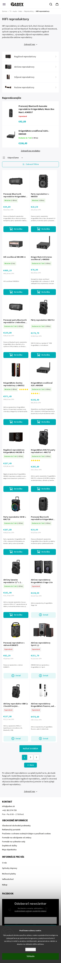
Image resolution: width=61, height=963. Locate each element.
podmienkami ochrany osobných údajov (30, 911)
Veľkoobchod (7, 879)
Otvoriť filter (30, 164)
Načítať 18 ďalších (30, 748)
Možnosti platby (9, 873)
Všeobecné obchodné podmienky (16, 825)
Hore (32, 765)
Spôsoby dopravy (9, 868)
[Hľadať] (51, 4)
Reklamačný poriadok (11, 829)
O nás (4, 862)
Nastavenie (30, 949)
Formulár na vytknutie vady (13, 841)
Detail (45, 614)
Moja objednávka (9, 849)
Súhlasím (30, 956)
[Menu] (4, 4)
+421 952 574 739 (9, 810)
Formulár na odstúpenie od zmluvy (16, 837)
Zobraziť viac (29, 44)
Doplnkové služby (9, 845)
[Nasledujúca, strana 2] (30, 757)
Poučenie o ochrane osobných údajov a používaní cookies (26, 833)
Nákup (4, 884)
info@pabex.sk (8, 806)
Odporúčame (13, 157)
